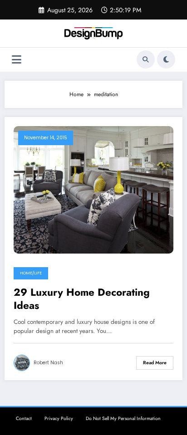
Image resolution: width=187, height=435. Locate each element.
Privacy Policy (58, 418)
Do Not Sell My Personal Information (123, 418)
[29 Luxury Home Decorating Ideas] (93, 189)
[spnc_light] (166, 59)
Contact (24, 418)
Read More (155, 362)
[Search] (146, 59)
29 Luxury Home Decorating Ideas (82, 299)
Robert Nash (48, 362)
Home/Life (31, 273)
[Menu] (16, 59)
